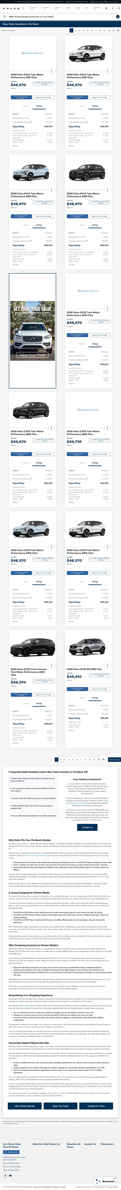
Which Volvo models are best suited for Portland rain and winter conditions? (32, 779)
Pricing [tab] (39, 106)
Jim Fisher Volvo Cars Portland (12, 1187)
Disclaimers (107, 1144)
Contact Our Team (96, 1106)
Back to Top (114, 759)
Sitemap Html (47, 1187)
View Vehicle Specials (25, 1106)
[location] (66, 1)
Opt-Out (63, 1187)
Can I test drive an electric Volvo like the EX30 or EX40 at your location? (33, 789)
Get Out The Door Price (45, 83)
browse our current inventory (36, 855)
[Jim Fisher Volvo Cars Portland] (11, 8)
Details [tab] (26, 106)
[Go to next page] (113, 30)
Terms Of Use (37, 1187)
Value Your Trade (43, 97)
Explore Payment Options (21, 97)
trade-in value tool (25, 1006)
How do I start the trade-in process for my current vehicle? (34, 798)
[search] (119, 8)
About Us (55, 1144)
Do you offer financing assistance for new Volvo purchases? (34, 816)
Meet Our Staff (41, 1144)
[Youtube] (10, 1175)
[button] (51, 71)
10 (109, 30)
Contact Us (87, 827)
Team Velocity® (88, 1187)
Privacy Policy (27, 1187)
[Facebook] (5, 1175)
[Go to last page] (118, 30)
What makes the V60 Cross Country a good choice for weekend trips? (32, 807)
